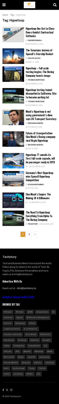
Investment (34, 345)
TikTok (42, 368)
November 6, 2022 (35, 84)
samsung (44, 357)
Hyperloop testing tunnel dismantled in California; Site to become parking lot (41, 93)
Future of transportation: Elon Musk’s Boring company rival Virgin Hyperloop (40, 136)
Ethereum (45, 334)
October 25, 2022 (34, 127)
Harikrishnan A (35, 40)
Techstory (33, 224)
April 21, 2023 (33, 62)
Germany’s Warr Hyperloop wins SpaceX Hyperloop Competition (39, 176)
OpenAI (31, 357)
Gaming (34, 340)
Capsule (8, 156)
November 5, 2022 (35, 105)
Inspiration (10, 195)
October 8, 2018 (38, 166)
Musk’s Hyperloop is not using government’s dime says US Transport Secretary (41, 115)
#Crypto (8, 312)
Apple (20, 317)
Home (5, 14)
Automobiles (10, 69)
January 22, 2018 (38, 202)
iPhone (7, 351)
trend (7, 374)
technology (18, 368)
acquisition (42, 312)
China (32, 323)
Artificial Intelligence (38, 317)
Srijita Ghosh (34, 58)
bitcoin (7, 323)
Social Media (11, 362)
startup (37, 362)
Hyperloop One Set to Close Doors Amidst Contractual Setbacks (40, 32)
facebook (9, 340)
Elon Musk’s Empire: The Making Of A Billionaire (38, 196)
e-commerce (30, 328)
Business (9, 213)
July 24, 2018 (32, 188)
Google (46, 340)
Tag (12, 14)
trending (18, 374)
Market (27, 351)
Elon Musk (31, 334)
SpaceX (26, 362)
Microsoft (9, 357)
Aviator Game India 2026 (18, 297)
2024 (30, 312)
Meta (49, 351)
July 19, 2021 (32, 149)
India (6, 345)
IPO (17, 351)
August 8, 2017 (47, 224)
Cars (7, 112)
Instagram (19, 345)
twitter (30, 374)
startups (50, 362)
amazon (8, 317)
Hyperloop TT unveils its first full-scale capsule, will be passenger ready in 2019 (40, 158)
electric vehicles (12, 334)
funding (22, 340)
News (7, 29)
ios (45, 345)
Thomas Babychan (36, 80)
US (38, 374)
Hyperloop (21, 14)
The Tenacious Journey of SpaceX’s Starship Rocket (39, 52)
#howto (19, 312)
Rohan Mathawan (36, 184)
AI (53, 312)
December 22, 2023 (35, 44)
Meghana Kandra (35, 123)
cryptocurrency (12, 328)
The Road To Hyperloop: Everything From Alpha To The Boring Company (39, 216)
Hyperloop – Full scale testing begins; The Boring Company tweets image (40, 72)
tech (6, 368)
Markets (39, 351)
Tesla (31, 368)
